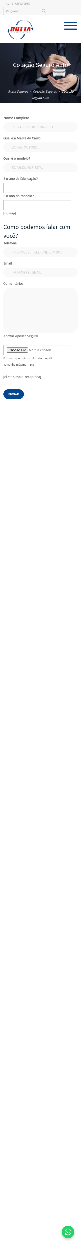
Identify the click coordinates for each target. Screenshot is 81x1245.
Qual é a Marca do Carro (21, 138)
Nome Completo (16, 118)
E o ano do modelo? (18, 196)
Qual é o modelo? (16, 158)
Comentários (13, 284)
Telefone (10, 243)
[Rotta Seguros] (20, 29)
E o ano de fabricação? (20, 179)
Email (7, 263)
